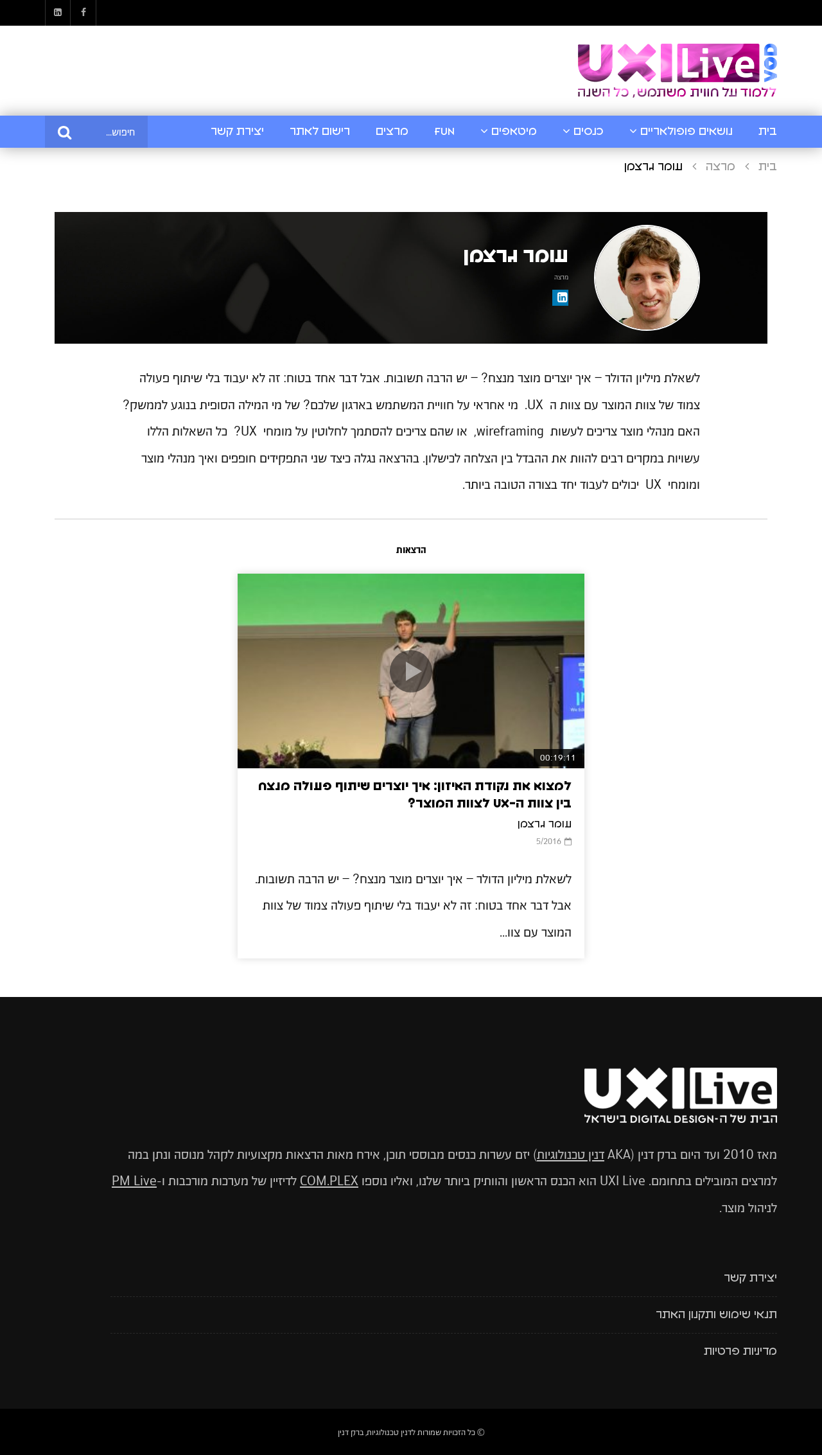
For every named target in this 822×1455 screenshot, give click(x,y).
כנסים (588, 131)
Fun (444, 131)
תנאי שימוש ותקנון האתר (716, 1315)
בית (767, 131)
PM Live (134, 1181)
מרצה (720, 167)
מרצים (392, 131)
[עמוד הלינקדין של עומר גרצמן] (560, 298)
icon (411, 671)
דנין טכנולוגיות (570, 1155)
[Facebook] (83, 13)
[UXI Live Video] (677, 71)
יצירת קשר (237, 131)
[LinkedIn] (58, 13)
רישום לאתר (320, 131)
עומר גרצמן (545, 824)
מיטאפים (514, 131)
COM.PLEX (329, 1181)
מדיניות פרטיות (740, 1351)
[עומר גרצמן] (647, 278)
